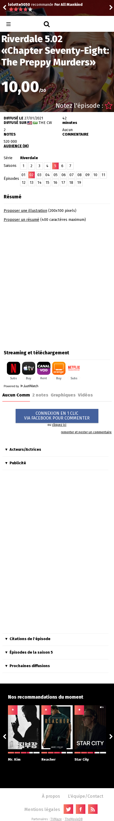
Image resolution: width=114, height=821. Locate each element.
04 (47, 175)
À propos (51, 796)
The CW (45, 123)
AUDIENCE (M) (16, 146)
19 (79, 182)
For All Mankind (29, 4)
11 (103, 175)
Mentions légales (42, 809)
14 (39, 182)
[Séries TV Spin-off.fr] (30, 24)
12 (23, 182)
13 (31, 182)
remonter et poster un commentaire (86, 432)
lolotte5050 (78, 7)
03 (39, 175)
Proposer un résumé (21, 219)
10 (95, 175)
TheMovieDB (74, 819)
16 (55, 182)
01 (23, 175)
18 (71, 182)
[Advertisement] (57, 284)
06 (64, 175)
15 (47, 182)
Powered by (12, 386)
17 (63, 182)
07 (71, 175)
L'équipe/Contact (85, 796)
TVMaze (56, 819)
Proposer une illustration (25, 210)
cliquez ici (59, 425)
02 (31, 175)
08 (79, 175)
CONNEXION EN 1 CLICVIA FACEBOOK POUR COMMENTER (57, 416)
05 (56, 175)
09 (87, 175)
